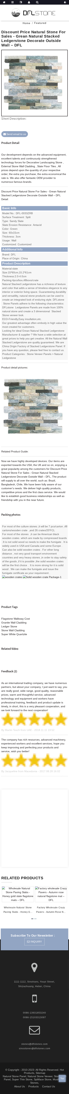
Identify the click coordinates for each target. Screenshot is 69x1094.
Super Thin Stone (22, 1079)
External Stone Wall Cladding (18, 166)
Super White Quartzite (14, 634)
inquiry (36, 941)
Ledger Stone (9, 626)
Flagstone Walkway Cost (15, 618)
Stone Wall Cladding (13, 630)
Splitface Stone (42, 1079)
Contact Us (48, 1086)
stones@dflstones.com (34, 1044)
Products (33, 1086)
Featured (40, 22)
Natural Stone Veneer (40, 1076)
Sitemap (40, 1072)
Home (26, 23)
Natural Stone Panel (14, 1076)
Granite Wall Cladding (13, 622)
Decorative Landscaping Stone (44, 162)
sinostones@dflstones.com (34, 1048)
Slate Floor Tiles (46, 166)
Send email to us (16, 134)
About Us (19, 1086)
